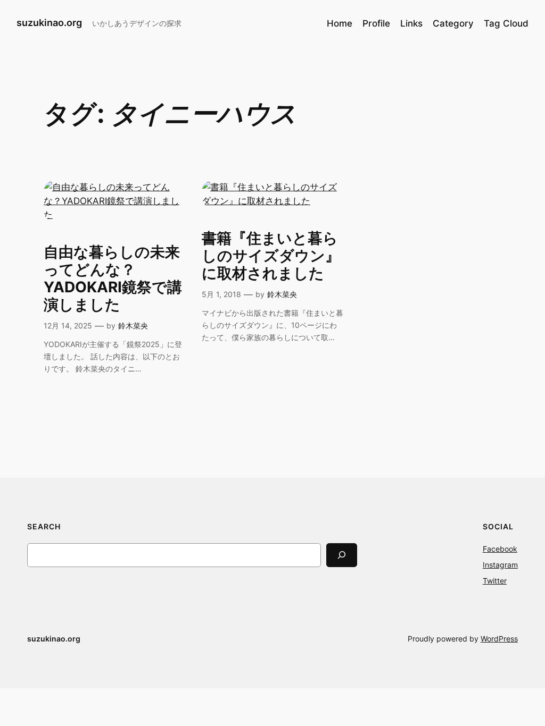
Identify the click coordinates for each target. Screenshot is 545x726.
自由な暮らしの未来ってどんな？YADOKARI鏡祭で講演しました (113, 278)
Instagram (500, 564)
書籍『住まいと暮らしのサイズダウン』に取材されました (271, 256)
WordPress (499, 638)
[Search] (341, 555)
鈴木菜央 (133, 325)
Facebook (500, 548)
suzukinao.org (49, 22)
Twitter (495, 580)
